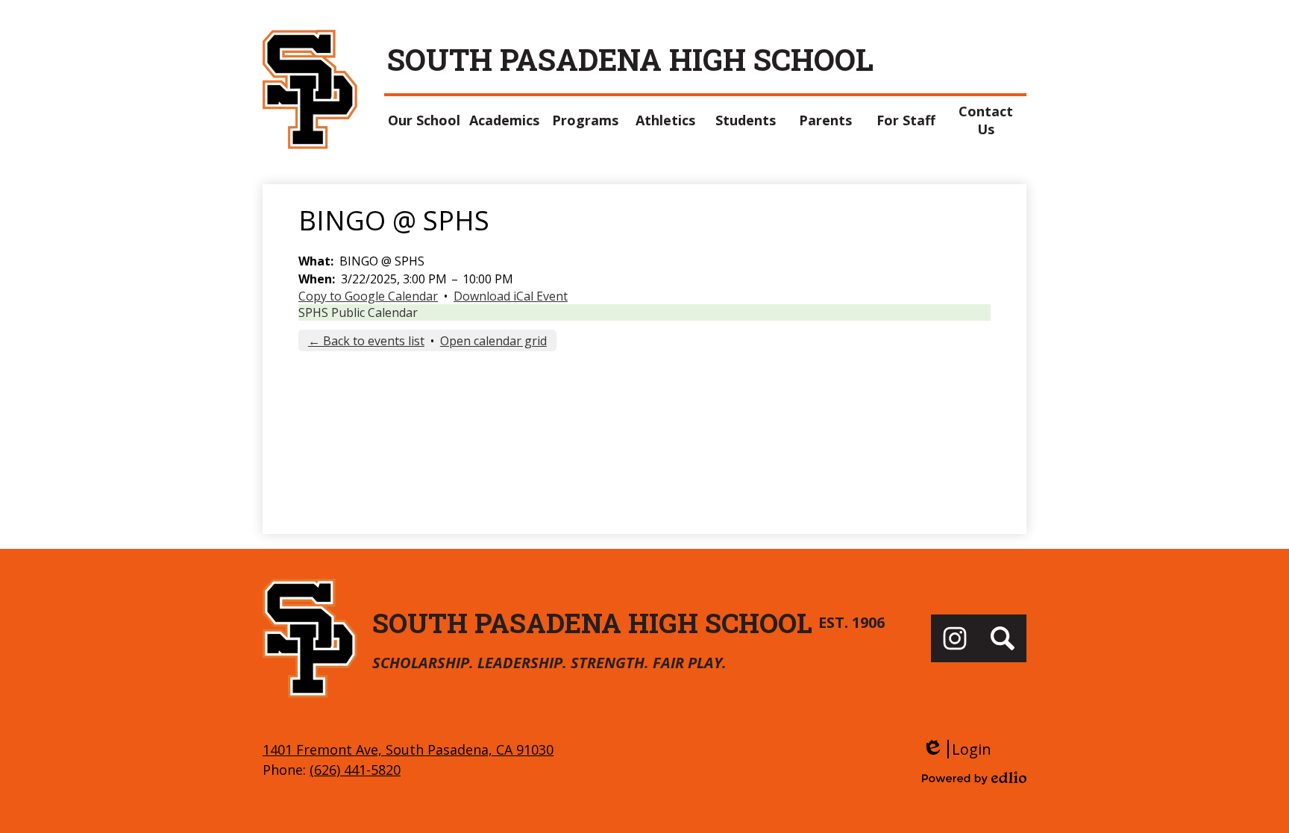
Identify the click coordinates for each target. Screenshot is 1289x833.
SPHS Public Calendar (358, 312)
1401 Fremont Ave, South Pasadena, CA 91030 (408, 749)
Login (956, 749)
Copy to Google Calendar (368, 296)
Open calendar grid (493, 341)
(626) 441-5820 (355, 770)
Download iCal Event (511, 296)
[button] (424, 120)
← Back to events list (366, 341)
